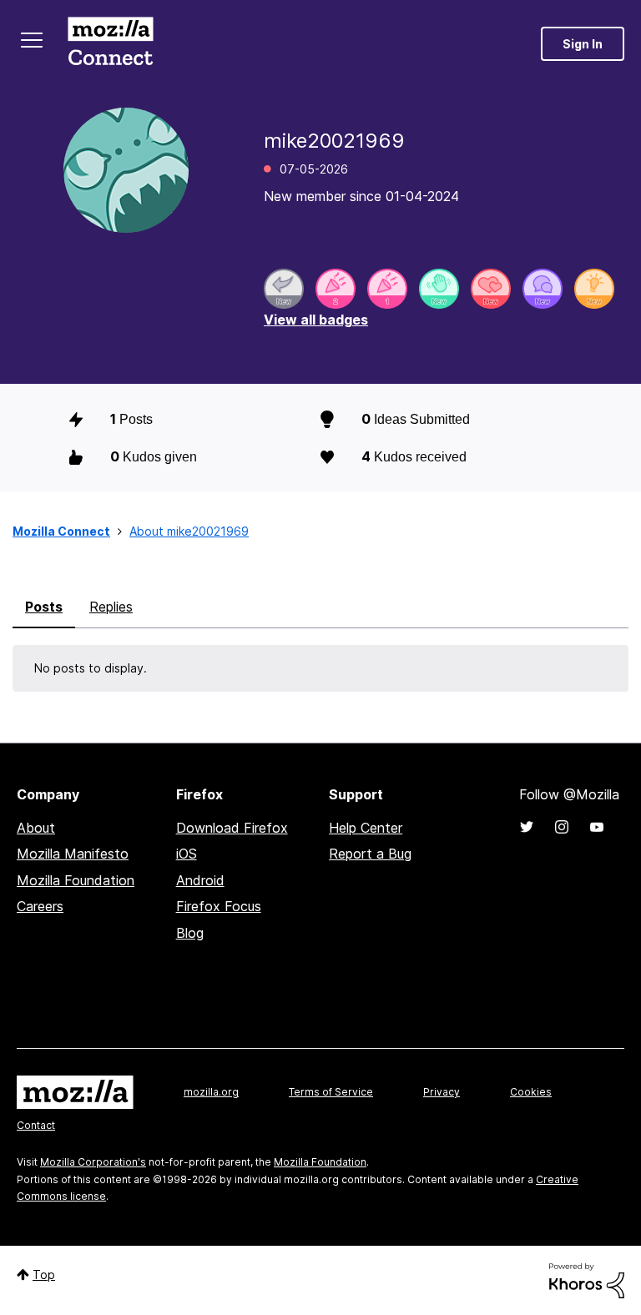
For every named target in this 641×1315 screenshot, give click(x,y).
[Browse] (32, 40)
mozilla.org (211, 1092)
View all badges (316, 319)
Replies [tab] (111, 606)
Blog (190, 933)
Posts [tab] (44, 606)
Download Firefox (232, 827)
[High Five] (491, 289)
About (36, 827)
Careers (40, 906)
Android (200, 880)
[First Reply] (284, 289)
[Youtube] (596, 826)
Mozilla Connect (110, 44)
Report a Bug (370, 853)
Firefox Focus (218, 906)
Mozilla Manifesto (73, 853)
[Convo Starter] (542, 289)
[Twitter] (526, 826)
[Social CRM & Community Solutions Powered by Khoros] (586, 1279)
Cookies (531, 1092)
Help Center (365, 827)
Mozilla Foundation (75, 880)
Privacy (441, 1092)
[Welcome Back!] (439, 289)
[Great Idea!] (594, 289)
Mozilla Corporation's (93, 1162)
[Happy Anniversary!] (335, 289)
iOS (186, 853)
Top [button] (44, 1274)
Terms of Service (331, 1092)
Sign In (583, 44)
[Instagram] (561, 826)
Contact (36, 1125)
